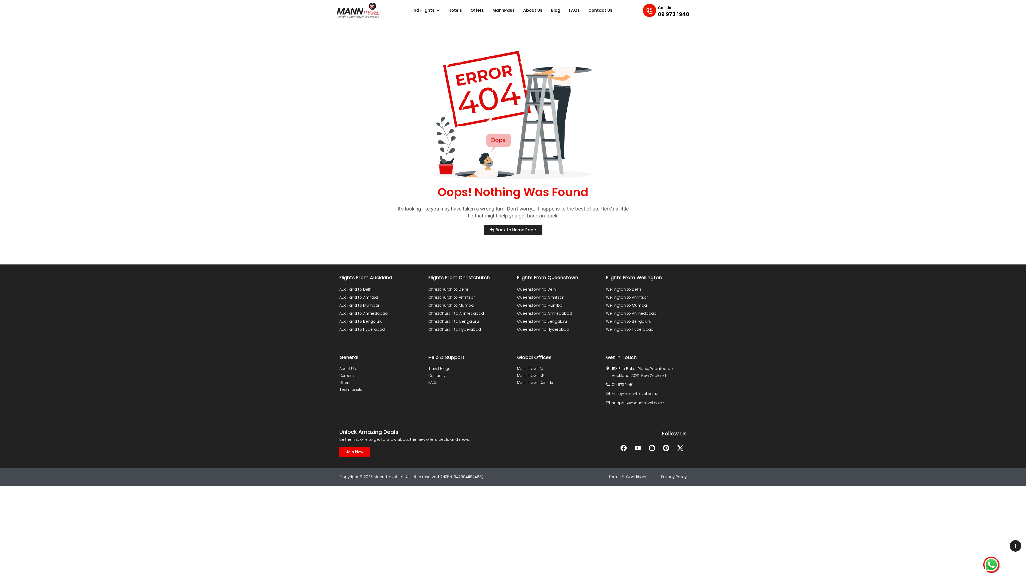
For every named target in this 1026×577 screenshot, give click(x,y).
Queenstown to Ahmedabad (544, 313)
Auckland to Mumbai (359, 305)
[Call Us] (649, 10)
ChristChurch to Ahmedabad (456, 313)
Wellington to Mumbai (627, 305)
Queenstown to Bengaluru (542, 321)
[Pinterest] (666, 448)
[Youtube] (637, 448)
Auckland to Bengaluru (361, 321)
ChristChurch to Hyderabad (454, 329)
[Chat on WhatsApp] (991, 565)
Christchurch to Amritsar (451, 297)
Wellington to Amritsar (627, 297)
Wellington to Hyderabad (630, 329)
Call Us (664, 7)
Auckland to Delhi (355, 289)
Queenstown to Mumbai (540, 305)
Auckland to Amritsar (359, 297)
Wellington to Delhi (623, 289)
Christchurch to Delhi (448, 289)
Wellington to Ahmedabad (631, 313)
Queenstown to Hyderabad (543, 329)
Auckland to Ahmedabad (363, 313)
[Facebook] (623, 448)
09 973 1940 (673, 14)
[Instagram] (652, 448)
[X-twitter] (680, 448)
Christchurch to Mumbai (451, 305)
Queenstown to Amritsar (540, 297)
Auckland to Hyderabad (362, 329)
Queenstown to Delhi (537, 289)
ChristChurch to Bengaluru (453, 321)
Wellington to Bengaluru (628, 321)
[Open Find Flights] (438, 10)
